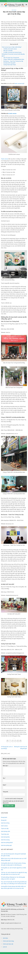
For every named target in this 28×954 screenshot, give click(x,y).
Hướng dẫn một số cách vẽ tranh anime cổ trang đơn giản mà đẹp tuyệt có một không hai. (13, 864)
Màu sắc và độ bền (8, 50)
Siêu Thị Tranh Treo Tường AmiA (11, 57)
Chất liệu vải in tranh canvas (10, 48)
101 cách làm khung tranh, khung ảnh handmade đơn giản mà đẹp (13, 854)
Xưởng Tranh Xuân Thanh (10, 64)
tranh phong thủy (5, 837)
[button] (2, 4)
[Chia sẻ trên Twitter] (12, 741)
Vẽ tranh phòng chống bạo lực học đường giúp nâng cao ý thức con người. (13, 878)
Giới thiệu (5, 938)
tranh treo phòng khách (7, 842)
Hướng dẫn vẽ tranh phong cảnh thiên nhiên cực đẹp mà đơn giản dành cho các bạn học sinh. (13, 887)
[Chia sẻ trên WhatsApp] (7, 741)
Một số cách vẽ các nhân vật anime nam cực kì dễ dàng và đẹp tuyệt (13, 859)
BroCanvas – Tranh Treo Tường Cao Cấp (13, 61)
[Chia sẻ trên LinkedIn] (20, 741)
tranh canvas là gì (19, 83)
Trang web (5, 791)
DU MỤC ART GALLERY (10, 63)
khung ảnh (3, 820)
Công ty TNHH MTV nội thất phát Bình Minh (14, 59)
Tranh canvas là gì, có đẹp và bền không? (11, 47)
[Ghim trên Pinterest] (18, 741)
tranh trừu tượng (5, 839)
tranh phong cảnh (5, 831)
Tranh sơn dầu (5, 828)
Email (4, 784)
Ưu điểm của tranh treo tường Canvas (12, 52)
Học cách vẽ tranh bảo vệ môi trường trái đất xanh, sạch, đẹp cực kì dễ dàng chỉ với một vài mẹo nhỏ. (14, 882)
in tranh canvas (12, 113)
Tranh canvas (4, 159)
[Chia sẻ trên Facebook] (10, 741)
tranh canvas (4, 825)
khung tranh (4, 817)
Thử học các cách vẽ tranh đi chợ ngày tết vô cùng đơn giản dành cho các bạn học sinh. (14, 873)
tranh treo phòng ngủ (6, 845)
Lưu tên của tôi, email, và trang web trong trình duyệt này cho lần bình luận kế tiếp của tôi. (13, 800)
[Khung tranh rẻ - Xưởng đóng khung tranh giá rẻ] (14, 5)
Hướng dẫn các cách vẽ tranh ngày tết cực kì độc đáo (13, 868)
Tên (4, 778)
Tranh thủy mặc (5, 834)
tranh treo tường (5, 823)
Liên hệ (5, 947)
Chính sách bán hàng (8, 941)
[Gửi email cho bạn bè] (15, 741)
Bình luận (5, 765)
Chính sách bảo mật (8, 944)
